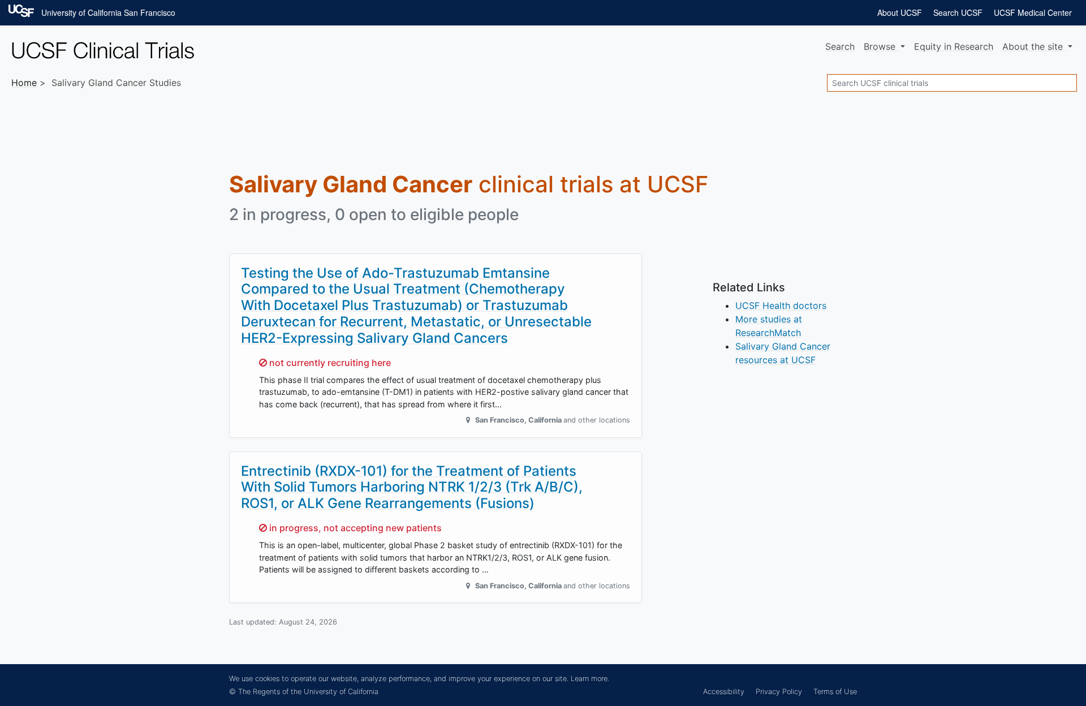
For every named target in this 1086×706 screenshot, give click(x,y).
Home (24, 82)
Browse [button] (881, 46)
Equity (953, 46)
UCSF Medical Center (1033, 12)
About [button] (1032, 46)
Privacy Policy (779, 691)
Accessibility (723, 691)
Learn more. (590, 678)
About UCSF (899, 12)
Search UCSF (957, 12)
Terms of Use (835, 691)
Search (840, 46)
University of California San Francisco (108, 12)
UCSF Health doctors (780, 305)
